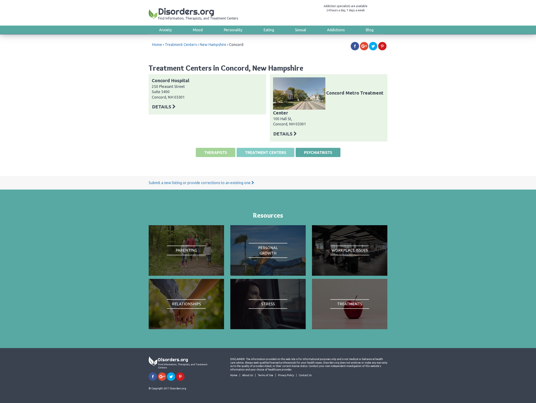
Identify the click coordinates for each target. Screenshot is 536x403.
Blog (370, 30)
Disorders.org (198, 13)
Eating (268, 30)
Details (162, 106)
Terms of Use (265, 375)
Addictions (336, 30)
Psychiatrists (318, 152)
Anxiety (165, 30)
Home (157, 44)
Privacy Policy (286, 375)
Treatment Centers (181, 44)
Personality (233, 30)
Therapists (215, 152)
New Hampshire (213, 44)
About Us (247, 375)
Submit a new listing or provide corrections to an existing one (200, 183)
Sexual (300, 30)
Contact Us (305, 375)
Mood (198, 30)
